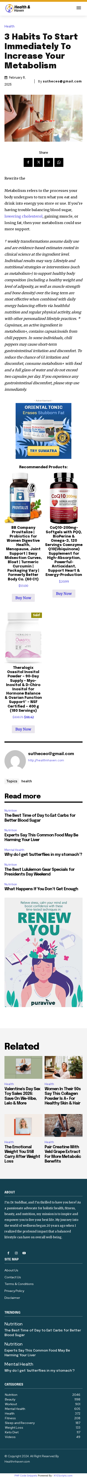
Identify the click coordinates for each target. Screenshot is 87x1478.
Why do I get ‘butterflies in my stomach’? (43, 855)
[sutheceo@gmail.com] (15, 761)
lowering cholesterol (23, 216)
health (26, 781)
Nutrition (10, 810)
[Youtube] (24, 1253)
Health (9, 26)
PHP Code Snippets (25, 1475)
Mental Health (14, 850)
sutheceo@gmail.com (62, 81)
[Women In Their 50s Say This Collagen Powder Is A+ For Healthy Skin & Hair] (64, 1067)
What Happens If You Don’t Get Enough (41, 889)
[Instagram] (16, 1253)
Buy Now (23, 598)
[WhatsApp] (58, 162)
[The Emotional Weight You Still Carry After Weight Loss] (23, 1125)
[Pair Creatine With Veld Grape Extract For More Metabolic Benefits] (64, 1125)
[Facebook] (28, 162)
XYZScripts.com (63, 1475)
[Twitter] (38, 162)
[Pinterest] (48, 162)
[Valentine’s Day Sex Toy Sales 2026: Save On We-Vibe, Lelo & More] (23, 1067)
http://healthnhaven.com (46, 760)
